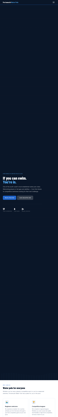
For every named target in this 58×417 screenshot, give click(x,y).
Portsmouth (10, 2)
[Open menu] (53, 2)
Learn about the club (25, 197)
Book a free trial (9, 197)
